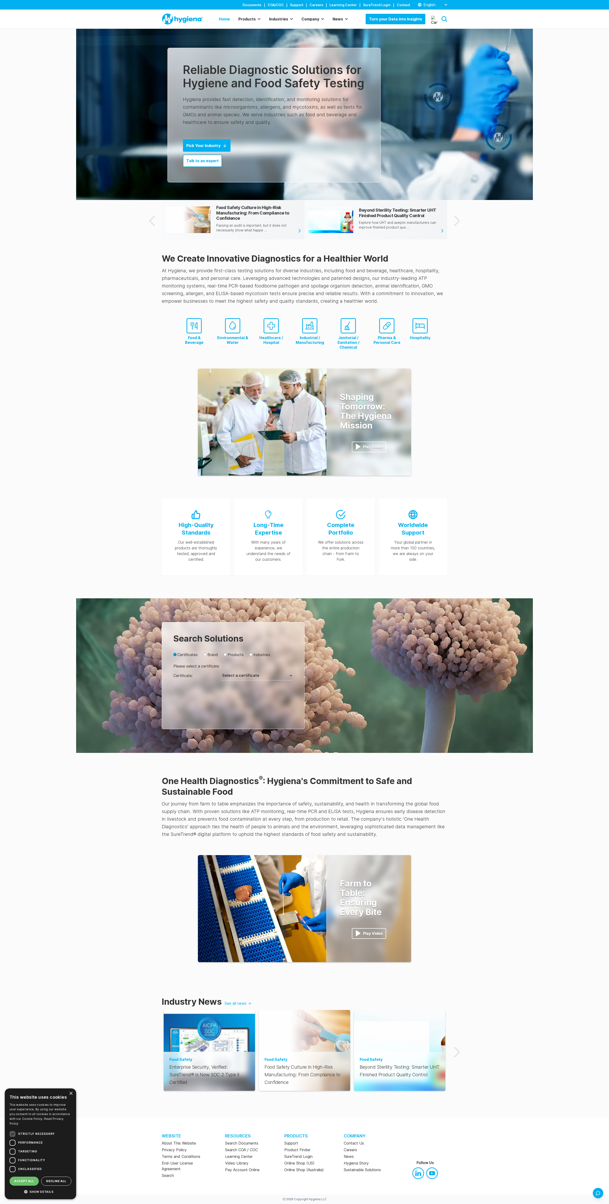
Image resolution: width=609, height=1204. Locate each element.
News (349, 1156)
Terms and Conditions (181, 1156)
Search (168, 1175)
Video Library (236, 1163)
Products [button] (247, 19)
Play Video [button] (373, 446)
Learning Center (343, 5)
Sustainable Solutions (362, 1169)
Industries (261, 654)
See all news (238, 1003)
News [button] (338, 19)
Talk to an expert (202, 160)
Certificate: (183, 675)
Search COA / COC (241, 1149)
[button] (444, 19)
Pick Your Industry (203, 145)
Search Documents (241, 1143)
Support (296, 5)
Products (236, 654)
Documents (252, 5)
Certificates (187, 654)
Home (224, 19)
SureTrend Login (377, 5)
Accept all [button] (24, 1181)
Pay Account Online (242, 1169)
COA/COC (276, 5)
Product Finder (297, 1149)
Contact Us (354, 1143)
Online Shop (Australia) (304, 1169)
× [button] (71, 1093)
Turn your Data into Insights (395, 19)
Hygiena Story (356, 1163)
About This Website (179, 1143)
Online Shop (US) (299, 1163)
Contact (403, 5)
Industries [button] (278, 19)
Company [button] (310, 19)
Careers (316, 5)
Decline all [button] (56, 1181)
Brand (212, 654)
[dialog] (40, 1143)
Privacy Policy (174, 1149)
